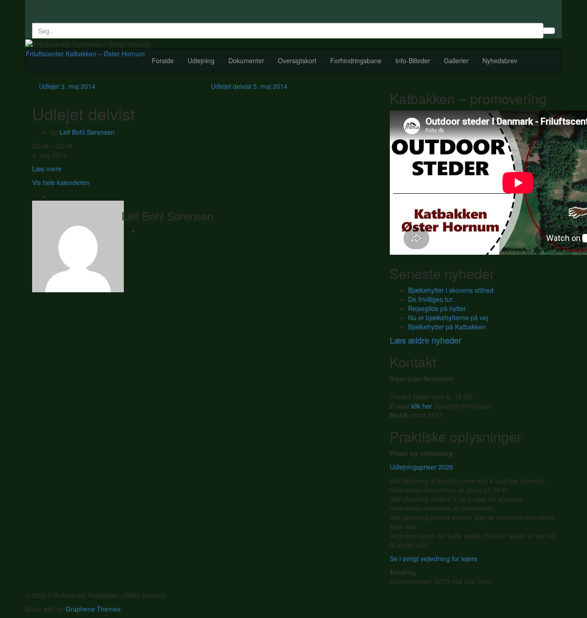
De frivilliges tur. (431, 299)
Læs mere (46, 168)
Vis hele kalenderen (60, 182)
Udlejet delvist (249, 86)
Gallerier (456, 60)
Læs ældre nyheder (425, 340)
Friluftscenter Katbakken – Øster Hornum (85, 53)
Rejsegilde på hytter (437, 308)
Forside (163, 60)
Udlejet (67, 86)
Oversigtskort (297, 60)
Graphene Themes (93, 608)
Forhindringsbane (356, 60)
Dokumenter (246, 60)
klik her (421, 405)
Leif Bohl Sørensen (87, 132)
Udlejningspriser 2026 (421, 466)
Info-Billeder (412, 60)
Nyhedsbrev (499, 60)
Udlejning (201, 60)
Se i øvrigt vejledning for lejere (433, 558)
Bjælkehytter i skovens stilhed (450, 290)
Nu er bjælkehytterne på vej (448, 317)
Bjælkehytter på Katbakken (447, 326)
